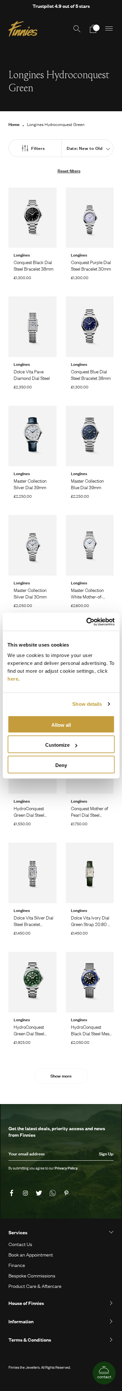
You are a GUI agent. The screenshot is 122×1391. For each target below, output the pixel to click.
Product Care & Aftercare (34, 1286)
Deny (61, 765)
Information (21, 1321)
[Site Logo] (22, 29)
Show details (87, 704)
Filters (38, 148)
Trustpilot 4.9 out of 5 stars (61, 6)
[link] (12, 1193)
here (12, 678)
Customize (57, 745)
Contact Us (20, 1244)
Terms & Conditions (29, 1340)
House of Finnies (26, 1303)
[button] (109, 29)
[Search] (77, 29)
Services (17, 1232)
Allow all (61, 724)
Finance (16, 1265)
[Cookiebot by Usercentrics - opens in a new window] (87, 621)
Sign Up (106, 1153)
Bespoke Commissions (31, 1275)
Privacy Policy (66, 1168)
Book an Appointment (30, 1254)
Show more (61, 1076)
